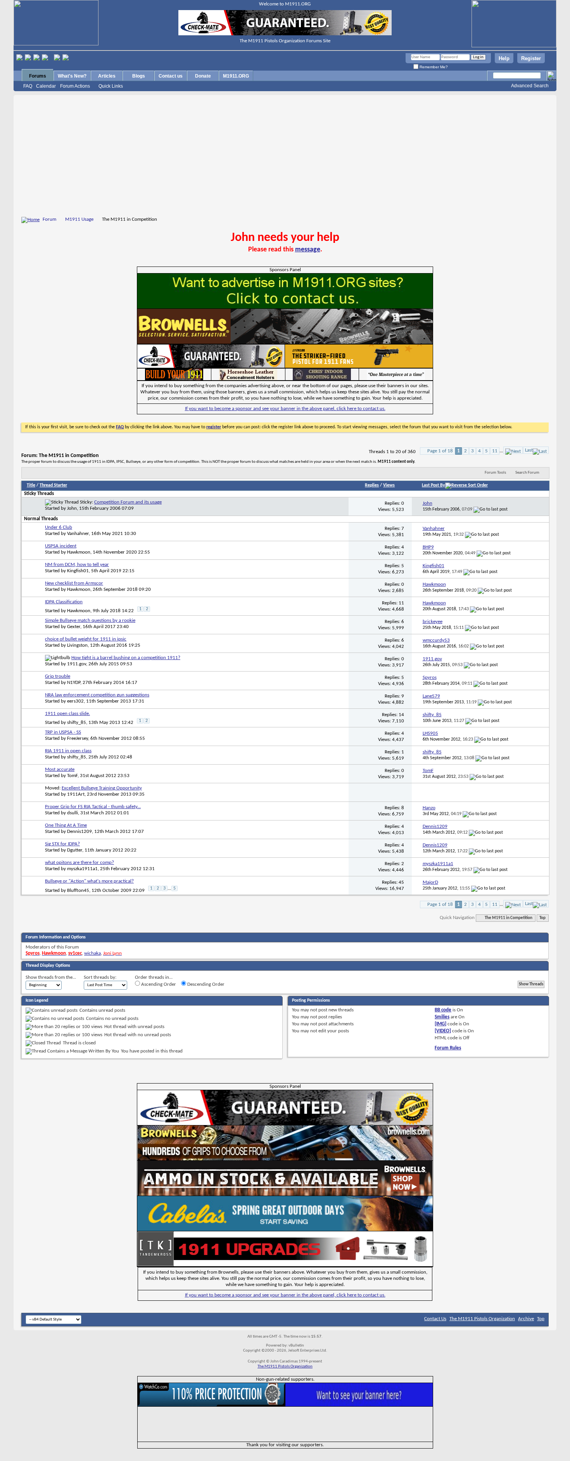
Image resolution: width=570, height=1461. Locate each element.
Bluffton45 (78, 890)
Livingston (77, 645)
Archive (526, 1318)
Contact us (171, 76)
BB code (443, 1010)
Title (31, 485)
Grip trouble (57, 676)
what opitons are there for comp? (79, 862)
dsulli (72, 812)
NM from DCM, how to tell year (77, 564)
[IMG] (440, 1024)
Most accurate (59, 769)
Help (504, 58)
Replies (372, 485)
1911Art (76, 794)
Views (389, 485)
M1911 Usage (79, 219)
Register (531, 58)
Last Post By (433, 485)
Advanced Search (530, 85)
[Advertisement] (285, 157)
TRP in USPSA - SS (63, 732)
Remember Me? (433, 67)
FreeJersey (77, 738)
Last (529, 450)
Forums (37, 76)
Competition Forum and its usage (128, 502)
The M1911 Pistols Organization (482, 1318)
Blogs (138, 76)
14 (401, 714)
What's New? (72, 76)
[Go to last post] (490, 509)
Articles (107, 76)
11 (494, 451)
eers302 (75, 701)
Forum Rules (448, 1048)
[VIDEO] (443, 1030)
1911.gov (76, 663)
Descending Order (205, 984)
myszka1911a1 (82, 868)
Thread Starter (53, 485)
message (307, 249)
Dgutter (74, 850)
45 (401, 882)
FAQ (27, 86)
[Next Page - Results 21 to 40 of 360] (513, 450)
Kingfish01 (78, 570)
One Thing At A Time (66, 825)
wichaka (92, 953)
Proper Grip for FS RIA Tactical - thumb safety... (93, 806)
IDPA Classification (64, 601)
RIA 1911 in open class (68, 750)
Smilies (442, 1017)
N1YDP (73, 682)
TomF (72, 775)
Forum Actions (75, 86)
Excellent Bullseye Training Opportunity (102, 788)
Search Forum (527, 473)
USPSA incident (60, 546)
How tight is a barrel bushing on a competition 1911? (125, 657)
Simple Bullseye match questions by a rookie (90, 620)
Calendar (46, 86)
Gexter (73, 626)
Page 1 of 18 (440, 451)
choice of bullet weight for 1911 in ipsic (85, 639)
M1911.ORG (236, 76)
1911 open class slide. (67, 713)
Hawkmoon (78, 552)
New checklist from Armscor (74, 583)
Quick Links (110, 86)
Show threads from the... (51, 977)
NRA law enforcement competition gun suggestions (97, 695)
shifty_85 (76, 722)
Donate (203, 76)
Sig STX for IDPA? (62, 843)
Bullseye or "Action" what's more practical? (89, 881)
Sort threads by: (100, 977)
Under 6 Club (58, 527)
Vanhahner (78, 533)
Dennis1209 (79, 831)
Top (542, 918)
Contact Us (435, 1318)
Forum (49, 219)
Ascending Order (158, 984)
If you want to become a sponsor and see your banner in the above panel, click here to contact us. (285, 408)
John (72, 508)
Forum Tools (495, 473)
